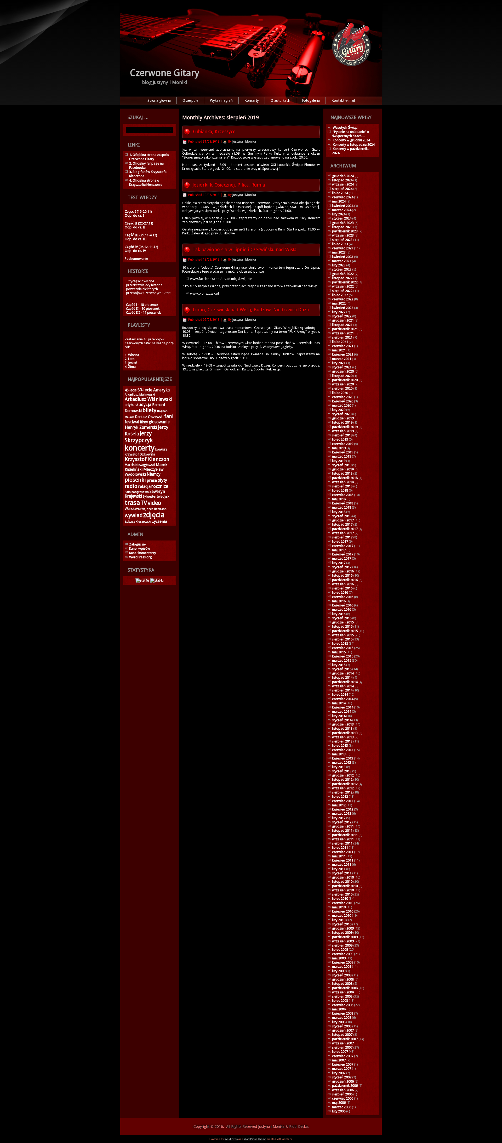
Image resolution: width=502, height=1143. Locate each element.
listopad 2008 (342, 984)
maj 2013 (339, 754)
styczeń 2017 (341, 567)
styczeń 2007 (341, 1077)
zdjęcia (153, 515)
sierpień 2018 (342, 486)
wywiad (133, 516)
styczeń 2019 (341, 465)
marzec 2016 (341, 609)
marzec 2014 (341, 711)
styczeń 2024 (341, 218)
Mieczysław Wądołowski (144, 472)
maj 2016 (339, 601)
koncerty (140, 447)
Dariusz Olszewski (149, 417)
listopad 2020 (342, 376)
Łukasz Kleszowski (138, 521)
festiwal (132, 422)
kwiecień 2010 (342, 911)
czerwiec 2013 (342, 750)
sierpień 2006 (342, 1094)
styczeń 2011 (341, 873)
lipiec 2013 (340, 745)
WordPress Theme (255, 1139)
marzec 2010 (341, 915)
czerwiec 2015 (342, 648)
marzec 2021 (341, 359)
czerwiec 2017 (342, 546)
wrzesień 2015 (343, 635)
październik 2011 (345, 835)
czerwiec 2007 (342, 1056)
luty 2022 (338, 312)
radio (131, 486)
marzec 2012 (341, 813)
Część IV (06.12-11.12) (141, 247)
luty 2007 (338, 1073)
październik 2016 (345, 580)
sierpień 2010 (342, 894)
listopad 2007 (342, 1035)
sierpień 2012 (342, 792)
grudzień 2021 (343, 320)
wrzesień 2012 (343, 788)
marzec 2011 (341, 864)
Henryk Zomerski (141, 427)
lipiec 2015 (340, 643)
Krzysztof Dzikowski (140, 454)
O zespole (190, 100)
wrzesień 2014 (343, 686)
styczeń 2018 (341, 516)
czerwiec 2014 (342, 699)
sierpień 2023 (342, 240)
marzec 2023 (341, 261)
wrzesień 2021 (343, 333)
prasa (152, 480)
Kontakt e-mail (343, 100)
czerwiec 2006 (342, 1098)
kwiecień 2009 (342, 962)
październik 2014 (345, 682)
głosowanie (159, 421)
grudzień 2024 (343, 176)
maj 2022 (339, 303)
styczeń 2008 (341, 1026)
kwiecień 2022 (342, 308)
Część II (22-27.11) (139, 223)
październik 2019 (345, 427)
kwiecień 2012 (342, 809)
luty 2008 (338, 1022)
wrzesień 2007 (343, 1043)
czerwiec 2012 (342, 801)
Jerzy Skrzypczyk (139, 436)
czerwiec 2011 (342, 852)
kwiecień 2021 (342, 354)
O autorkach (280, 100)
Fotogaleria (311, 100)
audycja (143, 404)
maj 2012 (339, 805)
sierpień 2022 (342, 291)
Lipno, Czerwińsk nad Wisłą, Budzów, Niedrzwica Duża (251, 309)
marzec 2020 (341, 405)
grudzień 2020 (343, 371)
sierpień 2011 (342, 843)
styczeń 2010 (341, 924)
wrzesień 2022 (343, 286)
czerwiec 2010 (342, 903)
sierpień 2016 (342, 588)
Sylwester (149, 496)
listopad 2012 (342, 779)
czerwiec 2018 (342, 495)
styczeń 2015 (341, 669)
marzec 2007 (341, 1069)
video (154, 503)
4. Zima (130, 367)
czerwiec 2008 (342, 1005)
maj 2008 (339, 1009)
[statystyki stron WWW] (142, 580)
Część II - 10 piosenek (142, 309)
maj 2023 (339, 252)
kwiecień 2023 (342, 257)
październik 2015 (345, 631)
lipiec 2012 (340, 796)
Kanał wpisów (139, 548)
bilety (149, 410)
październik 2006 (345, 1086)
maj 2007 (339, 1060)
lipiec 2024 (340, 193)
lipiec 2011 (340, 847)
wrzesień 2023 (343, 235)
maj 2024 (339, 201)
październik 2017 (345, 529)
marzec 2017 (341, 558)
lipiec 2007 (340, 1052)
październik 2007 (345, 1039)
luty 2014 (338, 716)
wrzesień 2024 (343, 184)
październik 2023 (345, 231)
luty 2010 (338, 920)
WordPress (231, 1139)
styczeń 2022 (341, 316)
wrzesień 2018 (343, 482)
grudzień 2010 (343, 877)
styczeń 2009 (341, 975)
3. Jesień (131, 363)
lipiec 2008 (340, 1001)
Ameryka (161, 389)
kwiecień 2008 (342, 1013)
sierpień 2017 (342, 537)
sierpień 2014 (342, 690)
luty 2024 (338, 214)
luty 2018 (338, 512)
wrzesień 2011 (343, 839)
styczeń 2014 (341, 720)
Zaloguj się (137, 544)
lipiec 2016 (340, 592)
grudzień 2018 (343, 469)
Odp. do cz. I (134, 215)
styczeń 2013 (341, 771)
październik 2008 (345, 988)
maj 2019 (339, 448)
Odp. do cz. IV (135, 251)
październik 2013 (345, 733)
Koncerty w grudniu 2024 (351, 140)
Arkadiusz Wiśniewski (148, 399)
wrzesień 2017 (343, 533)
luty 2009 (338, 971)
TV (144, 503)
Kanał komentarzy (142, 553)
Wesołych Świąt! (345, 127)
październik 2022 (345, 282)
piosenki (135, 480)
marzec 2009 (341, 967)
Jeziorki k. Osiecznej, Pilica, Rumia (229, 185)
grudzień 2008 (343, 979)
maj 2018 (339, 499)
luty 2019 (338, 461)
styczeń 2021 (341, 367)
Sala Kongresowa (137, 492)
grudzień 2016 (343, 571)
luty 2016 (338, 614)
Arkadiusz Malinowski (140, 394)
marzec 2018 (341, 507)
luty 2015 (338, 665)
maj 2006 (339, 1103)
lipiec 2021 (340, 342)
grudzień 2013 (343, 724)
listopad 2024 (342, 180)
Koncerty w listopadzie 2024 (354, 145)
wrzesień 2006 (343, 1090)
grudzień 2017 (343, 520)
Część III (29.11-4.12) (141, 235)
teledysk (163, 496)
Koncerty (251, 100)
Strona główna (159, 100)
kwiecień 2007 (342, 1064)
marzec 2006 (341, 1107)
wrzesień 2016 (343, 584)
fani (168, 416)
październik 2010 (345, 886)
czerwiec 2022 (342, 299)
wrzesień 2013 (343, 737)
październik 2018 (345, 478)
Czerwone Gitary (164, 72)
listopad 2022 (342, 278)
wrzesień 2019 (343, 431)
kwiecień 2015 (342, 656)
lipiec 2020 (340, 393)
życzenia (159, 521)
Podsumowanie (136, 259)
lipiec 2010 (340, 898)
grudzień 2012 (343, 775)
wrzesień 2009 (343, 941)
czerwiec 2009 (342, 954)
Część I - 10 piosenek (142, 305)
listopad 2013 (342, 728)
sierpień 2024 (342, 189)
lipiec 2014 (340, 694)
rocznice (159, 486)
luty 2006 (338, 1111)
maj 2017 (339, 550)
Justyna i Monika (244, 141)
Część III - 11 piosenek (143, 312)
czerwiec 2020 (342, 397)
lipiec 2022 (340, 295)
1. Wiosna (132, 355)
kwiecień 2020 (342, 401)
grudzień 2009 (343, 928)
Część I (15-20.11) (138, 211)
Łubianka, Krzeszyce (214, 131)
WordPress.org (140, 557)
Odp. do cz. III (136, 239)
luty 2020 (338, 410)
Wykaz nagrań (221, 100)
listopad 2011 (342, 830)
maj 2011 (339, 856)
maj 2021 (339, 350)
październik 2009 (345, 937)
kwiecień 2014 (342, 707)
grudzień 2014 (343, 673)
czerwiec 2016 (342, 597)
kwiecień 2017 (342, 554)
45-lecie (130, 390)
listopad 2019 (342, 422)
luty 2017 (338, 563)
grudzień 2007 (343, 1030)
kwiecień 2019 (342, 452)
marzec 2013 (341, 762)
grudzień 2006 (343, 1081)
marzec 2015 (341, 660)
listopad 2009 (342, 932)
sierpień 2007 (342, 1047)
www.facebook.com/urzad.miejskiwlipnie (221, 279)
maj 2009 (339, 958)
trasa (132, 502)
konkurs (161, 449)
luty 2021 (338, 363)
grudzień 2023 (343, 223)
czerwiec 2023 (342, 248)
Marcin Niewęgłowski (140, 465)
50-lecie (144, 389)
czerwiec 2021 (342, 346)
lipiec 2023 (340, 244)
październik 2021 (345, 329)
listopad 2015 (342, 626)
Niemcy (154, 474)
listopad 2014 (342, 677)
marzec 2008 (341, 1018)
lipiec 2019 (340, 439)
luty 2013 (338, 767)
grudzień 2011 (343, 826)
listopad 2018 (342, 473)
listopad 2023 (342, 227)
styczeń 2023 (341, 269)
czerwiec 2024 (342, 197)
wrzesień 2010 (343, 890)
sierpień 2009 (342, 945)
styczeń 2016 (341, 618)
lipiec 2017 (340, 541)
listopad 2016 (342, 575)
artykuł (130, 405)
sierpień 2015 (342, 639)
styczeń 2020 (341, 414)
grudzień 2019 (343, 418)
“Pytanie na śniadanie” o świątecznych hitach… (350, 134)
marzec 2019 (341, 456)
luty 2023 (338, 265)
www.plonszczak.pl (204, 293)
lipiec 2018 (340, 490)
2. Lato (130, 359)
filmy (144, 422)
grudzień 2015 (343, 622)
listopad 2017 (342, 524)
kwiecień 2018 (342, 503)
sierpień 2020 (342, 388)
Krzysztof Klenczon (147, 459)
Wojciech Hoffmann (154, 509)
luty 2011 (338, 869)
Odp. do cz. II (135, 227)
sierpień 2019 (342, 435)
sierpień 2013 (342, 741)
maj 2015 (339, 652)
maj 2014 (339, 703)
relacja (144, 486)
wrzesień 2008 (343, 992)
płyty (162, 480)
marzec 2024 (341, 210)
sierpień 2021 (342, 337)
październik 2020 (345, 380)
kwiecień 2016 (342, 605)
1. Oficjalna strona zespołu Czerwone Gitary (149, 157)
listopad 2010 (342, 881)
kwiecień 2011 (342, 860)
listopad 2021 (342, 325)
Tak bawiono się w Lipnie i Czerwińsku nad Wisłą (244, 249)
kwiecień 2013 (342, 758)
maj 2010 (339, 907)
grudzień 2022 (343, 274)
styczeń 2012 (341, 822)
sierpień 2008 (342, 996)
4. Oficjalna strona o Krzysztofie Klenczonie (145, 182)
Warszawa (133, 508)
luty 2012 (338, 818)
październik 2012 (345, 784)
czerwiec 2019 (342, 444)
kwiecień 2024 (342, 206)
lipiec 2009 (340, 949)
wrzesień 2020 (343, 384)
